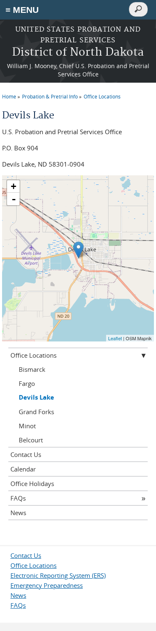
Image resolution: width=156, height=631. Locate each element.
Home (9, 96)
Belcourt (31, 440)
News (18, 512)
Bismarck (32, 369)
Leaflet (115, 338)
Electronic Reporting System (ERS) (58, 575)
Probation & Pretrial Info (50, 96)
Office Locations (102, 96)
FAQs (18, 498)
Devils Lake (36, 397)
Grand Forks (36, 412)
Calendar (23, 469)
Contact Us (25, 454)
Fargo (27, 383)
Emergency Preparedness (46, 585)
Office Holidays (32, 483)
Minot (27, 426)
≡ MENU (22, 10)
